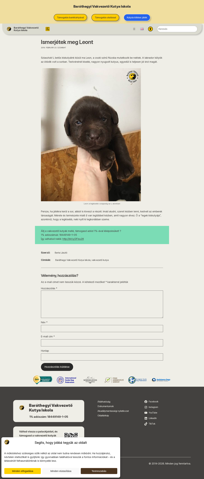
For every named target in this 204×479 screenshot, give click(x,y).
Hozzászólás (49, 288)
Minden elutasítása (60, 471)
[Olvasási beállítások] (150, 29)
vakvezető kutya (100, 260)
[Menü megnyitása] (134, 29)
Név (44, 322)
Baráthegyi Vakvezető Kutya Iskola (26, 29)
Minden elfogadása (22, 471)
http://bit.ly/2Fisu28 (73, 238)
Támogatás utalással (105, 17)
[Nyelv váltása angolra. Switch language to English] (142, 29)
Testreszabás (99, 471)
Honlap (45, 350)
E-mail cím (48, 336)
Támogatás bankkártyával (70, 17)
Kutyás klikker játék (137, 17)
